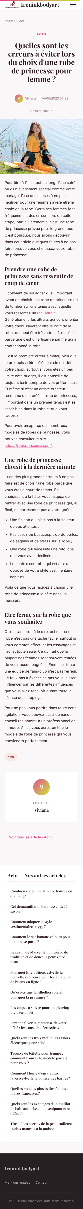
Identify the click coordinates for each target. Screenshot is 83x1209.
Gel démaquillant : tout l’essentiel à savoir (39, 908)
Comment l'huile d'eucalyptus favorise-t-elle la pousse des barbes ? (40, 1075)
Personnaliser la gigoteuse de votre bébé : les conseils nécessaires (38, 1025)
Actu (22, 21)
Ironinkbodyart (40, 4)
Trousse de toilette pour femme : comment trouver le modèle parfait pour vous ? (38, 1058)
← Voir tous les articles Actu (28, 837)
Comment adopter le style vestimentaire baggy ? (31, 924)
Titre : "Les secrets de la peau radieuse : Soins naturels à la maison (41, 1126)
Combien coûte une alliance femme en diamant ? (41, 893)
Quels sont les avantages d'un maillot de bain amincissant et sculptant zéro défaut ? (40, 1108)
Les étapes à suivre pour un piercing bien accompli (39, 1010)
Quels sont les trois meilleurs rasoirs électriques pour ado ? (40, 1040)
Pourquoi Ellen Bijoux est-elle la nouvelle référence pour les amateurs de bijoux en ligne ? (40, 977)
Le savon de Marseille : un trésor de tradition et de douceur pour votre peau (39, 957)
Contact (41, 1182)
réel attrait (46, 313)
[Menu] (72, 4)
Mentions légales (17, 1182)
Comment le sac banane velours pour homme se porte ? (40, 939)
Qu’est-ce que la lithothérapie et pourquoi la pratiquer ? (36, 994)
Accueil (10, 21)
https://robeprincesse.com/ (28, 445)
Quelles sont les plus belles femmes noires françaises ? (39, 1091)
